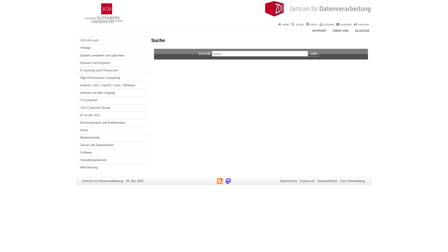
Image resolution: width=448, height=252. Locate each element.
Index (314, 24)
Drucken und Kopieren (95, 63)
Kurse (84, 130)
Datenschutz (288, 181)
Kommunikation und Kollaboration (103, 122)
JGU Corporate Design (95, 107)
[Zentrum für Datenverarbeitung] (224, 10)
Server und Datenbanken (97, 145)
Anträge (85, 47)
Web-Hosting (89, 167)
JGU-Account (89, 40)
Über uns (341, 30)
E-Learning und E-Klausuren (99, 70)
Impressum (307, 181)
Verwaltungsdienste (93, 160)
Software (86, 152)
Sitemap (329, 24)
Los (314, 54)
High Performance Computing (100, 78)
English (363, 24)
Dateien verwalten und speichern (102, 55)
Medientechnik (90, 137)
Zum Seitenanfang (352, 181)
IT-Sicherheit (88, 100)
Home (285, 24)
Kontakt (346, 24)
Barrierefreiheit (327, 181)
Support (319, 30)
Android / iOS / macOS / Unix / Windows (107, 85)
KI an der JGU (90, 115)
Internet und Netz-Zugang (97, 92)
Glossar (362, 30)
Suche (300, 24)
